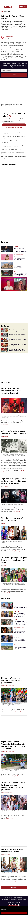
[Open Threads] (15, 905)
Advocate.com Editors (9, 36)
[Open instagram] (18, 905)
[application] (14, 284)
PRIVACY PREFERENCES (22, 899)
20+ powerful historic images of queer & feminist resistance (13, 432)
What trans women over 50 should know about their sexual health (20, 258)
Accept (14, 913)
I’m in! (14, 75)
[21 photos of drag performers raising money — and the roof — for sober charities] (14, 496)
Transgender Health (18, 255)
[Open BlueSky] (12, 905)
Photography (8, 11)
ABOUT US (11, 897)
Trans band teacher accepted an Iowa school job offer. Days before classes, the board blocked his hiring (20, 624)
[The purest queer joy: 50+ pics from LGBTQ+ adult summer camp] (14, 575)
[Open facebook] (9, 905)
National (16, 246)
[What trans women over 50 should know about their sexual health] (7, 257)
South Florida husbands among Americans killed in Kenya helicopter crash (20, 647)
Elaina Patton (4, 565)
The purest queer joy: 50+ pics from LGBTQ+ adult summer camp (14, 560)
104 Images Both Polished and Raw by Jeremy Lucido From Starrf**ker (17, 336)
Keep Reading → (5, 424)
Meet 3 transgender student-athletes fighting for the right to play (20, 615)
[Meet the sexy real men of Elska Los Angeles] (14, 533)
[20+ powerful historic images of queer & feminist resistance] (14, 445)
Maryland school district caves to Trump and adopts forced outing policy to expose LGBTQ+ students (20, 640)
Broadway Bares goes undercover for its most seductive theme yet (11, 390)
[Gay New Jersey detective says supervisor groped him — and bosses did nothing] (7, 273)
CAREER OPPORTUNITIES (18, 897)
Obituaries (16, 604)
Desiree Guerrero (5, 436)
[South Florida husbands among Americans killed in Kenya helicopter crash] (7, 646)
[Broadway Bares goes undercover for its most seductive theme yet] (14, 405)
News (15, 271)
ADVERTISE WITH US (6, 899)
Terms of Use (3, 909)
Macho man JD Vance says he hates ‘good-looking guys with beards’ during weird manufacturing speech (20, 251)
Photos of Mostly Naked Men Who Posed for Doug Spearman (17, 330)
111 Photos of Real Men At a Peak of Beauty (17, 340)
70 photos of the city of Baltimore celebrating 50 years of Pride (11, 680)
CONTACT (6, 897)
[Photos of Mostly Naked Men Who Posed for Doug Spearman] (4, 330)
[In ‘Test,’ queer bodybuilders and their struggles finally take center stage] (7, 630)
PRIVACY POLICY (14, 899)
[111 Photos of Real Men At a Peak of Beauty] (4, 340)
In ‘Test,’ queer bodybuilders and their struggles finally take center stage (19, 632)
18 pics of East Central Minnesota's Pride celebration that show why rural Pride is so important (13, 745)
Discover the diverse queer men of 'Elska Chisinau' (12, 850)
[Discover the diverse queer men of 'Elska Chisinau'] (14, 864)
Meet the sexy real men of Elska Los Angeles (11, 519)
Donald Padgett (8, 854)
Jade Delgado (4, 396)
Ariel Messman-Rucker (10, 685)
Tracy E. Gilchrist (5, 486)
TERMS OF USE (11, 902)
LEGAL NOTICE (17, 902)
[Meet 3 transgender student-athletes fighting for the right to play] (7, 613)
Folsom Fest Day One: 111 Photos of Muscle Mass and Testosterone (17, 345)
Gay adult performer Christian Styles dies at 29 (20, 606)
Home (2, 11)
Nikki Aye (3, 523)
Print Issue (16, 611)
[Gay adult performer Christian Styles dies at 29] (7, 605)
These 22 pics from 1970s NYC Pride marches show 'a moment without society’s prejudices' (13, 786)
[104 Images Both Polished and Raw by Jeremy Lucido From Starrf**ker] (4, 335)
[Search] (17, 7)
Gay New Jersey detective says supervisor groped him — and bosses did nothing (20, 275)
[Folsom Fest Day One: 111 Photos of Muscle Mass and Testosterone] (4, 345)
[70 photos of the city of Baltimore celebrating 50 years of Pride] (14, 695)
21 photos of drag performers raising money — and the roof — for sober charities (13, 481)
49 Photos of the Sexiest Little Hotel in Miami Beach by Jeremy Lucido (17, 350)
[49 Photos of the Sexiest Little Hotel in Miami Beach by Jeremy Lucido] (4, 350)
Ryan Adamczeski (5, 792)
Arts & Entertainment (19, 628)
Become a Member (14, 125)
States (15, 619)
